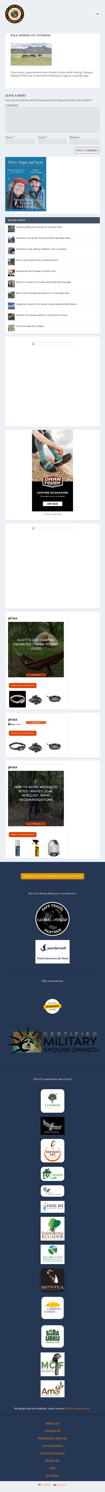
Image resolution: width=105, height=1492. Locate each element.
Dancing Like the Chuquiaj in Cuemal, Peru (36, 271)
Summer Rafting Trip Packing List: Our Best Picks (39, 227)
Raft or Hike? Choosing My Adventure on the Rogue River (42, 293)
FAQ (52, 1468)
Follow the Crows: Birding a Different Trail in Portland (41, 249)
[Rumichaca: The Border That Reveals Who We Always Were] (11, 239)
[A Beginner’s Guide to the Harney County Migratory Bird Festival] (11, 306)
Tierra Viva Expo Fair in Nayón (30, 326)
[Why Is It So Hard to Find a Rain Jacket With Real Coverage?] (11, 283)
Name (10, 137)
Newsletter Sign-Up (52, 1438)
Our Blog (52, 1475)
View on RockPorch (23, 685)
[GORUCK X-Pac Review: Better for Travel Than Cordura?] (11, 317)
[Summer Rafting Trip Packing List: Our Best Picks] (11, 228)
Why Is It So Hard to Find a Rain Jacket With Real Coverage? (43, 282)
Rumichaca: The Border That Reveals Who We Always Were (43, 238)
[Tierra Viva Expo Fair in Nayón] (11, 328)
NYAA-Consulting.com (78, 1408)
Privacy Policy (52, 1445)
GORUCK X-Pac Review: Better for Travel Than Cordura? (41, 315)
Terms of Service (52, 1453)
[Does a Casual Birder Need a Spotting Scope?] (11, 261)
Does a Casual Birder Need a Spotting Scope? (37, 260)
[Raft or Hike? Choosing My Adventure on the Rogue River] (11, 294)
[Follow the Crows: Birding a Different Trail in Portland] (11, 250)
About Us (52, 1423)
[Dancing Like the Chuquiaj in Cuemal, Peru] (11, 272)
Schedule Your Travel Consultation (52, 876)
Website (75, 137)
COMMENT (11, 105)
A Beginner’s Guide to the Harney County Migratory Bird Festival (46, 304)
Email (42, 137)
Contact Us (52, 1430)
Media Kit (52, 1460)
